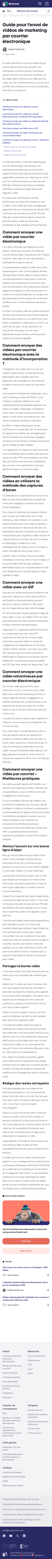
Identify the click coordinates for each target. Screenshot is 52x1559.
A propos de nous (35, 1410)
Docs (30, 1369)
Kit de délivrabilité (10, 1381)
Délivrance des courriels (27, 11)
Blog (9, 11)
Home (3, 11)
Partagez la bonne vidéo (13, 151)
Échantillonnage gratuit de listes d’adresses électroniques (12, 1457)
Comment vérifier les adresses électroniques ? (22, 1504)
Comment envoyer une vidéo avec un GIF (20, 128)
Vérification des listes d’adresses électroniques (11, 1359)
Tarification (7, 1397)
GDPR (5, 1481)
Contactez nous (35, 1433)
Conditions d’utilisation (12, 1472)
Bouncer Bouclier (10, 1373)
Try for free (26, 1241)
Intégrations (7, 1393)
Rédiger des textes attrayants (15, 155)
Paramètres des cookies (12, 1485)
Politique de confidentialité (14, 1477)
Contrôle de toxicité (11, 1377)
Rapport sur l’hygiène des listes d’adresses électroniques (11, 1420)
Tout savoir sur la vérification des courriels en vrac (23, 1509)
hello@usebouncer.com (12, 1530)
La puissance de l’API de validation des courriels (22, 1514)
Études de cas (34, 1360)
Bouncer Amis (34, 1428)
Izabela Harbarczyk (16, 49)
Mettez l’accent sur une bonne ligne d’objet (20, 147)
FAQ (30, 1365)
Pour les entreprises (36, 1356)
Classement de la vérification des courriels (20, 1499)
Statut (30, 1373)
